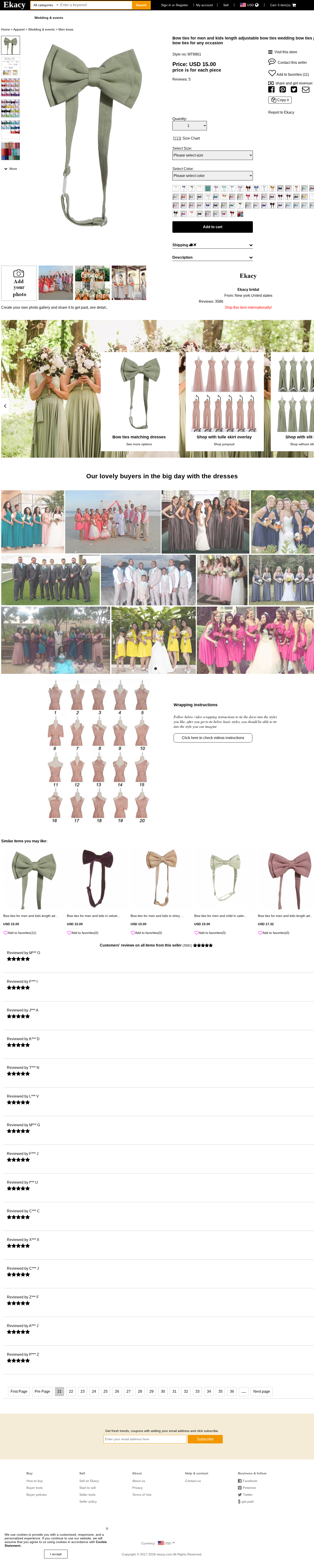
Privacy (137, 1488)
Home (5, 29)
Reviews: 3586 (211, 301)
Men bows (65, 29)
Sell (225, 5)
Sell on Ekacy (89, 1481)
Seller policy (88, 1501)
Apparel (19, 29)
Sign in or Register (174, 5)
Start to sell (87, 1488)
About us (138, 1481)
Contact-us (193, 1481)
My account (204, 5)
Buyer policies (36, 1494)
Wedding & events (48, 18)
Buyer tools (34, 1488)
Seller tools (87, 1494)
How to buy (34, 1481)
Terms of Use (141, 1494)
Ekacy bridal (248, 289)
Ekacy (14, 4)
